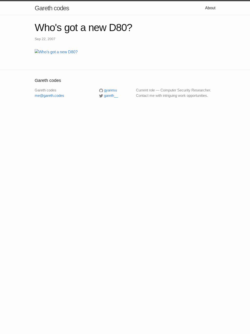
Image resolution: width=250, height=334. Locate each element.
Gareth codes (52, 8)
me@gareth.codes (49, 95)
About (210, 8)
